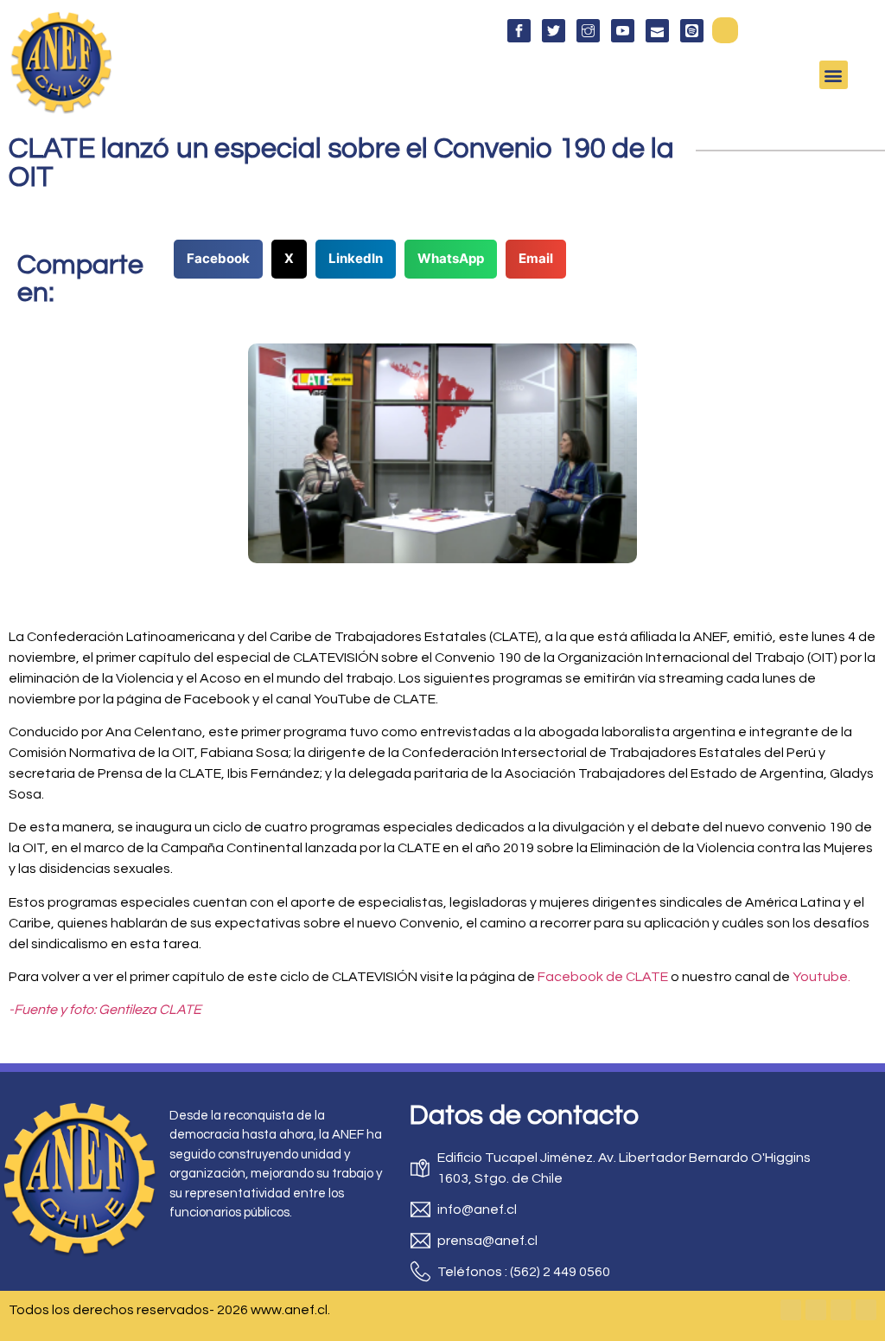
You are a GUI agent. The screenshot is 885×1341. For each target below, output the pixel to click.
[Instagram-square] (841, 1309)
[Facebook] (790, 1309)
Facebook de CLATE (601, 977)
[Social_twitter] (553, 30)
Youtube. (820, 977)
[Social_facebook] (519, 30)
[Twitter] (815, 1309)
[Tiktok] (866, 1309)
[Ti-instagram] (588, 30)
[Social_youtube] (622, 30)
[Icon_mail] (657, 30)
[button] (725, 30)
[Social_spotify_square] (692, 30)
